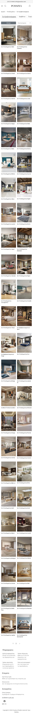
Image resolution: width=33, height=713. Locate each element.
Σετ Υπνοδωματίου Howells (24, 301)
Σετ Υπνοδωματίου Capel (7, 249)
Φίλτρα (8, 23)
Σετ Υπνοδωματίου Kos (23, 354)
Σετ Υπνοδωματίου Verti (7, 508)
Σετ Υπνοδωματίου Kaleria (8, 98)
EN (5, 704)
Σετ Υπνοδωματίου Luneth (24, 533)
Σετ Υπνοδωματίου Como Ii (24, 458)
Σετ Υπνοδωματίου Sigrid (23, 199)
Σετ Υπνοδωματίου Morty (23, 224)
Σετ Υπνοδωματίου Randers (24, 608)
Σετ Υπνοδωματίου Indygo (8, 433)
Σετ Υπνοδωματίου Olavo (7, 199)
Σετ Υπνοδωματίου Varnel (24, 73)
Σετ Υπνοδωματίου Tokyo (8, 327)
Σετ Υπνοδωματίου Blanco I (8, 483)
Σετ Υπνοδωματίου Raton (8, 533)
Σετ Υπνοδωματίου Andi (23, 508)
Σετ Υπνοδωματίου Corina (8, 457)
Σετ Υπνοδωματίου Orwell (8, 73)
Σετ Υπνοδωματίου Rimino (8, 174)
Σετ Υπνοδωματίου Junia (23, 98)
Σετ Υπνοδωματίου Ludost (8, 224)
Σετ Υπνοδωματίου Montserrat (22, 636)
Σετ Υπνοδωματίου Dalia (23, 123)
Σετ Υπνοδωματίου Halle (7, 47)
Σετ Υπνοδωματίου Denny (24, 149)
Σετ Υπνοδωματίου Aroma (8, 583)
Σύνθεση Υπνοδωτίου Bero (8, 407)
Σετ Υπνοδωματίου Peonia (24, 433)
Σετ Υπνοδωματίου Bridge (8, 381)
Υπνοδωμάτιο (11, 11)
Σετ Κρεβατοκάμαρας (23, 11)
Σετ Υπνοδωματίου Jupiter (8, 635)
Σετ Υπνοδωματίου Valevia (24, 558)
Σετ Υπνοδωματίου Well (23, 583)
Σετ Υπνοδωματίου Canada (8, 276)
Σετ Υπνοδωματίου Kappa (8, 123)
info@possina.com (20, 1)
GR (3, 704)
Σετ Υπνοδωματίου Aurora (24, 174)
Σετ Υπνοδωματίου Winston (24, 407)
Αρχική (3, 11)
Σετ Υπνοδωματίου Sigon (23, 276)
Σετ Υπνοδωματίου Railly (7, 149)
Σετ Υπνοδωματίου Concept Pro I (6, 301)
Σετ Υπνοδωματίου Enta (23, 483)
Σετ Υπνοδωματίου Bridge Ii (8, 558)
